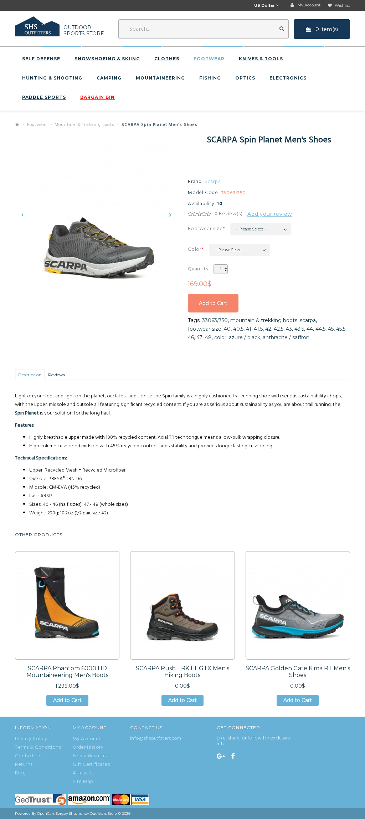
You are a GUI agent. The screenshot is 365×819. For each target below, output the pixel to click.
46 (191, 337)
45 (331, 329)
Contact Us (28, 756)
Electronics (288, 78)
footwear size (204, 329)
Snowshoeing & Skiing (107, 58)
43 (289, 329)
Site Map (83, 782)
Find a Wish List (91, 756)
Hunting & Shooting (52, 78)
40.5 (238, 329)
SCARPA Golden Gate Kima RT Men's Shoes (298, 671)
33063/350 (215, 320)
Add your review (269, 214)
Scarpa (213, 181)
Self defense (41, 58)
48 (208, 337)
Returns (24, 765)
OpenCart (46, 813)
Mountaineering (160, 78)
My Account (87, 739)
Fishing (210, 78)
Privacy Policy (31, 739)
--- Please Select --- (251, 229)
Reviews (56, 374)
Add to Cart (213, 306)
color (220, 337)
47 (199, 337)
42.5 (278, 329)
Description (30, 374)
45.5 (340, 329)
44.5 (320, 329)
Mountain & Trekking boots (84, 124)
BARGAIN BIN (97, 97)
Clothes (166, 58)
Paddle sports (44, 97)
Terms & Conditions (38, 747)
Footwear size (205, 229)
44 (310, 329)
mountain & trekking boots (263, 320)
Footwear (209, 58)
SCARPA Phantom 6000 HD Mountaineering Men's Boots (67, 671)
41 (248, 329)
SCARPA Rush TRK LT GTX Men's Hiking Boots (182, 671)
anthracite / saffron (286, 337)
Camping (109, 78)
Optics (245, 78)
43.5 (299, 329)
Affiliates (83, 773)
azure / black (244, 337)
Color (194, 249)
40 (227, 329)
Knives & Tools (261, 58)
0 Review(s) (229, 214)
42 (268, 329)
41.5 (258, 329)
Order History (88, 747)
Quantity (198, 269)
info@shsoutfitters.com (155, 738)
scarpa (308, 320)
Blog (20, 773)
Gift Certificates (91, 765)
